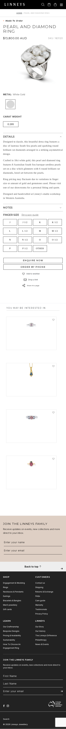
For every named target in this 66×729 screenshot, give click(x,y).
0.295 (11, 124)
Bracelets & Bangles (12, 600)
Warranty (39, 605)
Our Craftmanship (11, 627)
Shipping (39, 587)
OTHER (40, 248)
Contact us (40, 583)
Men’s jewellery (10, 605)
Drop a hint (33, 280)
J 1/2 (25, 222)
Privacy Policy (41, 614)
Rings (5, 587)
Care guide (40, 600)
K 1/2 (55, 222)
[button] (23, 274)
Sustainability (9, 640)
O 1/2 (55, 240)
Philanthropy (41, 640)
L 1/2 (25, 231)
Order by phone (33, 267)
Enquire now (33, 260)
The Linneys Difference (46, 635)
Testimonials (41, 609)
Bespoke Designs (11, 631)
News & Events (42, 644)
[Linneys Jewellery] (14, 4)
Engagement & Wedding (14, 583)
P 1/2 (25, 248)
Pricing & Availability (12, 635)
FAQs (37, 596)
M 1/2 (55, 231)
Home (19, 13)
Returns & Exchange (44, 592)
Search (6, 719)
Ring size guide (30, 214)
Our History (40, 631)
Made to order (14, 21)
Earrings (6, 596)
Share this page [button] (33, 286)
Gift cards (7, 609)
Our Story (39, 627)
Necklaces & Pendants (13, 592)
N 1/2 (25, 240)
